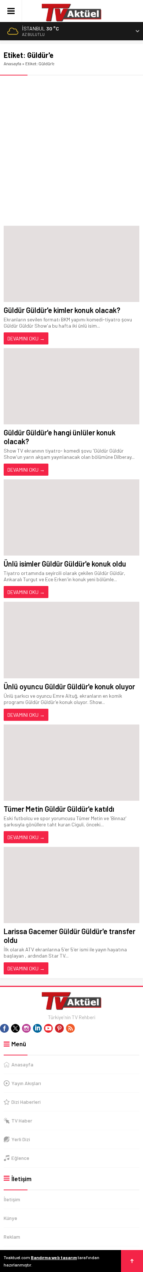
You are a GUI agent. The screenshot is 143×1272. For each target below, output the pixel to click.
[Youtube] (48, 1028)
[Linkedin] (37, 1028)
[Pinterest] (59, 1028)
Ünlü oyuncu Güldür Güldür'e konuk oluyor (69, 686)
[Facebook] (4, 1028)
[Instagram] (26, 1028)
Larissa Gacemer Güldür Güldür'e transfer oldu (69, 935)
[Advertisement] (71, 150)
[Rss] (70, 1028)
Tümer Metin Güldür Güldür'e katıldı (59, 808)
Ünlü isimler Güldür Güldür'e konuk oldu (65, 563)
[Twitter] (15, 1028)
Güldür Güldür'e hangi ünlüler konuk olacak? (59, 437)
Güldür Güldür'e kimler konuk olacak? (62, 310)
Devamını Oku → (26, 338)
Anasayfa (12, 63)
